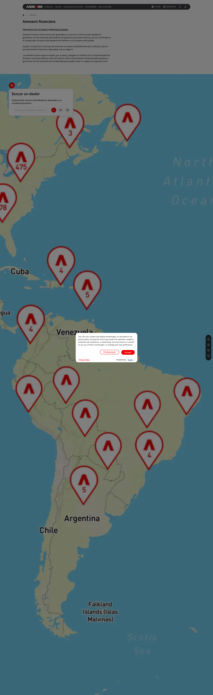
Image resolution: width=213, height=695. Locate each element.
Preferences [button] (109, 352)
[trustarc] (130, 360)
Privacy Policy (84, 360)
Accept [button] (128, 352)
